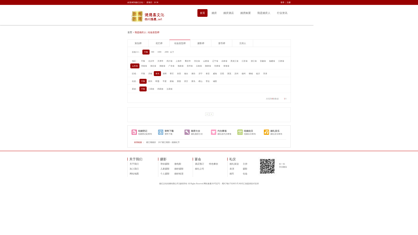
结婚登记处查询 (145, 134)
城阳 (215, 81)
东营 (179, 73)
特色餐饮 (213, 164)
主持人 (242, 43)
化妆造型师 (180, 43)
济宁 (200, 73)
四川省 (169, 61)
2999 (167, 52)
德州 (244, 73)
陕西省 (208, 66)
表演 (232, 169)
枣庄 (172, 73)
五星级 (169, 89)
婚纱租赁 (179, 173)
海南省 (181, 66)
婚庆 (214, 13)
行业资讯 (282, 13)
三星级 (151, 89)
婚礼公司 (199, 169)
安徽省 (263, 61)
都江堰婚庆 (151, 142)
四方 (186, 81)
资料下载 (169, 131)
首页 (202, 13)
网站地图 (134, 173)
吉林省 (224, 61)
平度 (165, 81)
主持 (245, 164)
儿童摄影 (164, 169)
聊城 (251, 73)
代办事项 (222, 131)
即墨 (157, 81)
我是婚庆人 (263, 13)
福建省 (272, 61)
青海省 (226, 66)
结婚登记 (142, 131)
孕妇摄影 (164, 164)
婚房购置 (245, 13)
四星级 (160, 89)
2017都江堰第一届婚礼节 (169, 142)
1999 (159, 52)
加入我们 (134, 169)
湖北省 (153, 66)
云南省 (199, 66)
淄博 (165, 73)
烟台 (186, 73)
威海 (215, 73)
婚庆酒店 (228, 13)
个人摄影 (164, 173)
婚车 (232, 173)
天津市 (160, 61)
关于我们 (134, 164)
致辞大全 (195, 131)
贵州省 (190, 66)
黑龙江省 (234, 61)
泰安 (208, 73)
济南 (150, 73)
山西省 (206, 61)
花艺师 (159, 43)
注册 (289, 2)
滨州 (236, 73)
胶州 (150, 81)
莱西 (179, 81)
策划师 (138, 43)
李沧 (208, 81)
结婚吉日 (248, 131)
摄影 (245, 169)
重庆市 (188, 61)
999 (152, 52)
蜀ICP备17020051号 (230, 183)
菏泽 (265, 73)
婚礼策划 (234, 164)
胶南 (172, 81)
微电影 (177, 164)
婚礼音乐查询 (276, 134)
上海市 (179, 61)
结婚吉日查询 (250, 134)
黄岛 (193, 81)
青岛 (157, 73)
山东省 (135, 66)
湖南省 (162, 66)
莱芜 (229, 73)
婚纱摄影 (179, 169)
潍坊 (193, 73)
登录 (282, 2)
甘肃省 (217, 66)
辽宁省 (215, 61)
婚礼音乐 (275, 131)
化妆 (245, 173)
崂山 (200, 81)
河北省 (197, 61)
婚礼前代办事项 (224, 134)
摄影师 (200, 43)
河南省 (144, 66)
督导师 (221, 43)
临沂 (258, 73)
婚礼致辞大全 (197, 134)
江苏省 (245, 61)
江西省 (281, 61)
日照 (222, 73)
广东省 (171, 66)
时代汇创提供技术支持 (249, 183)
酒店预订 (199, 164)
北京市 (151, 61)
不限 (146, 52)
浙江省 (254, 61)
